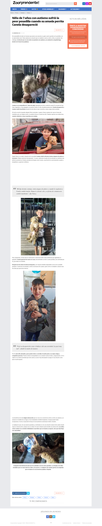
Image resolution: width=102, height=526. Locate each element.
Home (11, 12)
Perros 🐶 (24, 9)
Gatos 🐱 (35, 9)
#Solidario (32, 497)
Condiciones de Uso (66, 523)
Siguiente (58, 30)
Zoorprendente (13, 523)
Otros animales (47, 9)
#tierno (53, 497)
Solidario (61, 9)
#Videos (39, 497)
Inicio (14, 9)
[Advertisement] (38, 54)
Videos (28, 12)
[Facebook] (47, 516)
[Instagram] (50, 516)
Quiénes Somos (76, 523)
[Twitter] (53, 516)
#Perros (25, 497)
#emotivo (46, 497)
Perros (16, 12)
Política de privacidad (87, 523)
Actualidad (75, 9)
